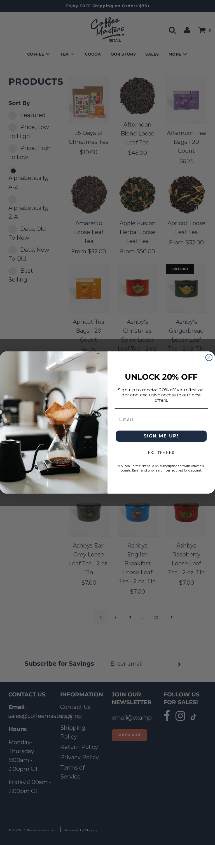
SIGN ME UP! (161, 436)
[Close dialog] (209, 357)
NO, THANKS (161, 453)
